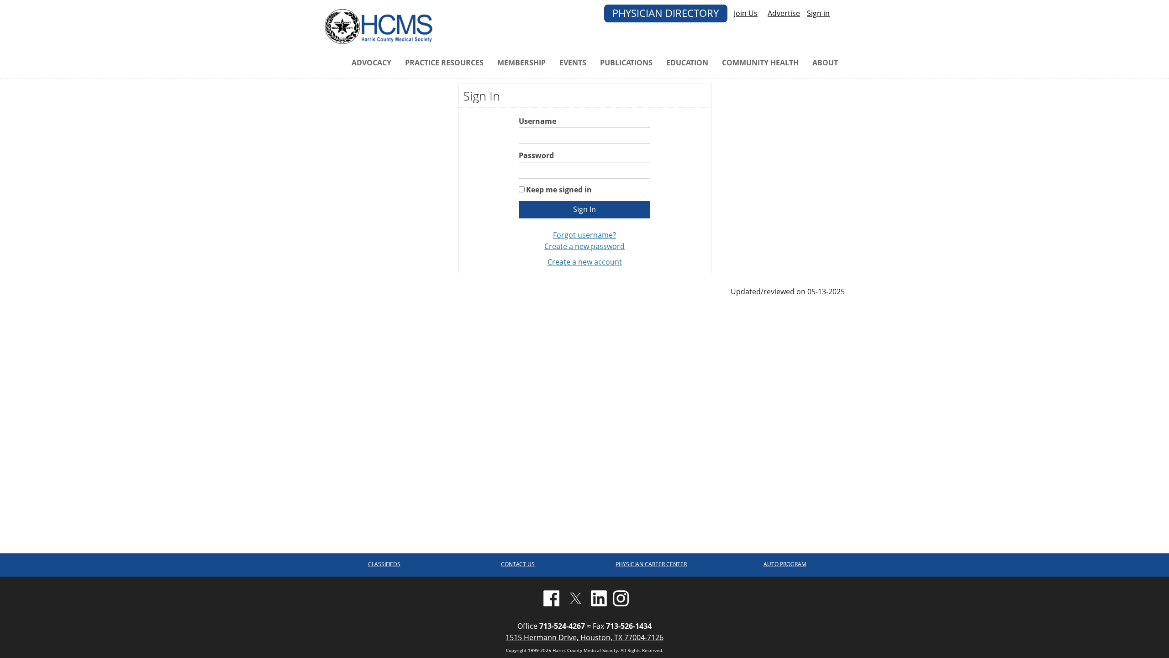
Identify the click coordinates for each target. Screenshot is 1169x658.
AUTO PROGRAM (785, 564)
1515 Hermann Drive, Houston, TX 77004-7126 (584, 637)
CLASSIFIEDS (384, 564)
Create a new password (584, 246)
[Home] (380, 26)
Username (537, 121)
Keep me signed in (559, 190)
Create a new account (585, 262)
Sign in (818, 13)
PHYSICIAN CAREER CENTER (651, 564)
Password (536, 155)
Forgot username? (584, 235)
